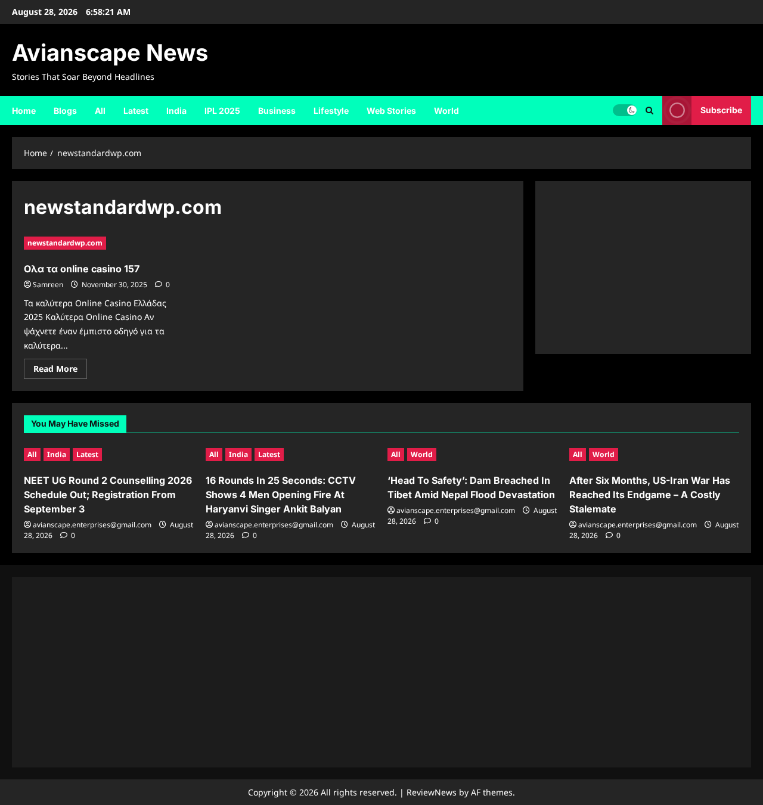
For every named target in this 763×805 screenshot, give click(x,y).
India (176, 110)
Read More (60, 370)
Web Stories (391, 110)
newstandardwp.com (65, 243)
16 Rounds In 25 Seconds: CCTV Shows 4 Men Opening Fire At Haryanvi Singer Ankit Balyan (281, 494)
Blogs (65, 110)
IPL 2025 (222, 110)
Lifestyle (331, 110)
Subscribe (721, 110)
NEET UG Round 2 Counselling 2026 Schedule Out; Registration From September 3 (108, 494)
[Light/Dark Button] (625, 110)
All (100, 110)
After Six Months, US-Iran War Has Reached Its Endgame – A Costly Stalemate (649, 494)
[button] (649, 110)
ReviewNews (432, 792)
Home (24, 110)
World (446, 110)
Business (277, 110)
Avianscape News (110, 52)
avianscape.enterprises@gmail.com (92, 525)
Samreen (48, 284)
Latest (135, 110)
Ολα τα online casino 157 (81, 269)
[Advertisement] (643, 267)
